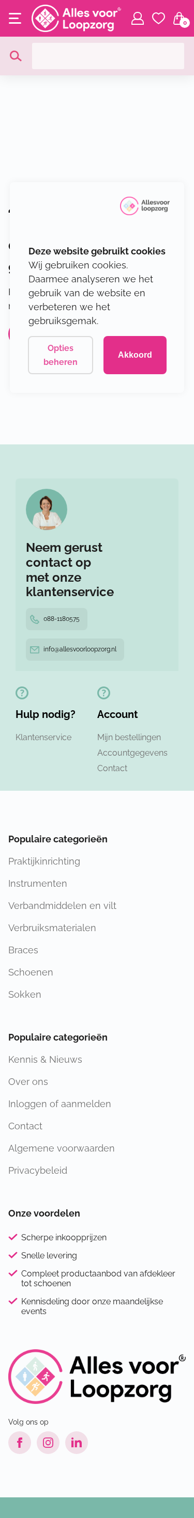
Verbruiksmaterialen (52, 927)
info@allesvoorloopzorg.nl (79, 649)
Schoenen (30, 972)
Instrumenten (37, 883)
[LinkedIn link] (76, 1442)
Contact (112, 768)
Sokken (24, 994)
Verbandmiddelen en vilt (62, 905)
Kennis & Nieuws (45, 1059)
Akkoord (135, 354)
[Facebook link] (19, 1442)
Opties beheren (60, 355)
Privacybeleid (37, 1170)
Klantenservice (43, 737)
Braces (23, 950)
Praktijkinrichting (44, 861)
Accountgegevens (132, 753)
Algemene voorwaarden (61, 1148)
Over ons (28, 1081)
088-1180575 (61, 618)
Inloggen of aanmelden (59, 1103)
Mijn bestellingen (129, 737)
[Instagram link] (48, 1442)
